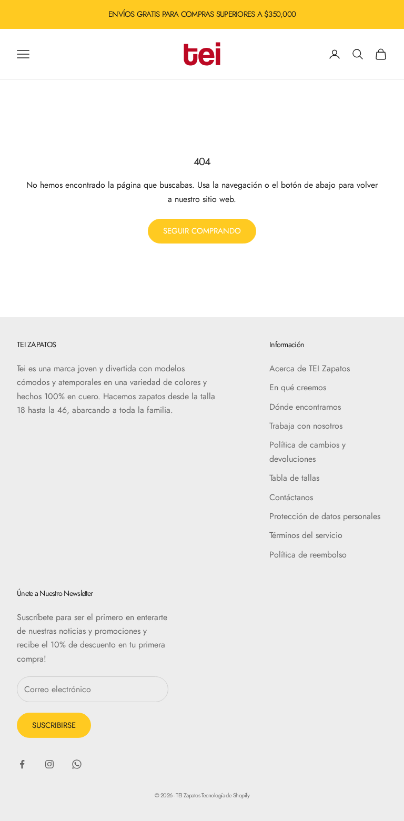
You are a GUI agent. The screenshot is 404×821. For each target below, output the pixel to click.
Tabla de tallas (294, 478)
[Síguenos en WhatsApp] (77, 764)
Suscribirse (54, 725)
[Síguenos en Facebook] (22, 764)
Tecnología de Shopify (225, 795)
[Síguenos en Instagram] (49, 764)
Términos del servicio (305, 535)
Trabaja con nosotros (305, 426)
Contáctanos (291, 497)
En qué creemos (297, 387)
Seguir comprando (202, 231)
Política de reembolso (308, 555)
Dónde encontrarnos (305, 407)
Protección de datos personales (324, 516)
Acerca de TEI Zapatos (309, 368)
